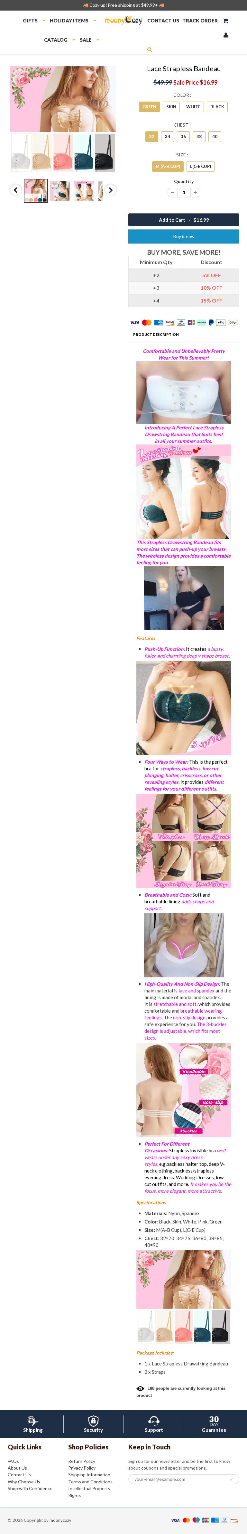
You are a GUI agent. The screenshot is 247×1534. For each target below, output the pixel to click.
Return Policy (81, 1461)
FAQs (13, 1461)
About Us (17, 1468)
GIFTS (30, 20)
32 (151, 136)
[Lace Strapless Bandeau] (63, 119)
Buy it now (184, 236)
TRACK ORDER (200, 20)
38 (199, 136)
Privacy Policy (82, 1468)
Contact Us (19, 1474)
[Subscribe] (231, 1479)
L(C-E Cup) (200, 166)
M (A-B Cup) (168, 166)
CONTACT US (163, 20)
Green (149, 106)
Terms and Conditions (90, 1481)
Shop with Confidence (30, 1488)
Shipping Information (89, 1474)
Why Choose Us (24, 1481)
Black (217, 106)
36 (183, 136)
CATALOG (56, 40)
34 (167, 136)
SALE (86, 40)
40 (214, 136)
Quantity (184, 181)
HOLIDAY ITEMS (69, 20)
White (193, 106)
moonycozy (60, 1520)
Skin (171, 106)
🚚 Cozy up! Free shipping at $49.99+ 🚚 (123, 5)
